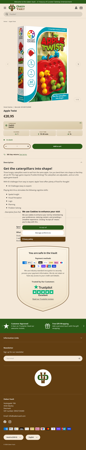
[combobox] (43, 14)
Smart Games (8, 107)
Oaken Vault (11, 444)
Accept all (43, 227)
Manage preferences (43, 233)
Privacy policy (27, 239)
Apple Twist (12, 21)
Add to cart (57, 146)
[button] (81, 7)
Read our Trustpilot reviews (43, 299)
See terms (23, 154)
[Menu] (4, 7)
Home (5, 21)
